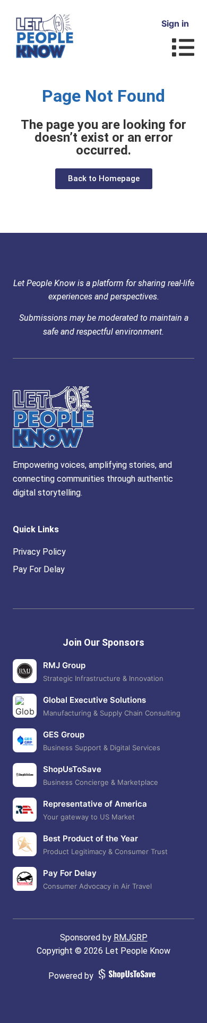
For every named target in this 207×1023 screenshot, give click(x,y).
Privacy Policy (39, 552)
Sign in (175, 23)
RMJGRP (131, 937)
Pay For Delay (39, 569)
